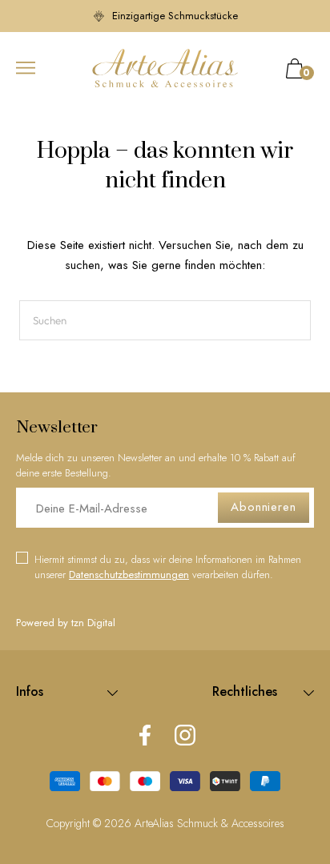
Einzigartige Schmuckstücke (173, 15)
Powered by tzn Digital (65, 622)
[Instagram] (185, 737)
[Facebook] (145, 737)
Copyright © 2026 (90, 823)
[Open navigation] (25, 68)
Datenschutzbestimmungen (129, 574)
